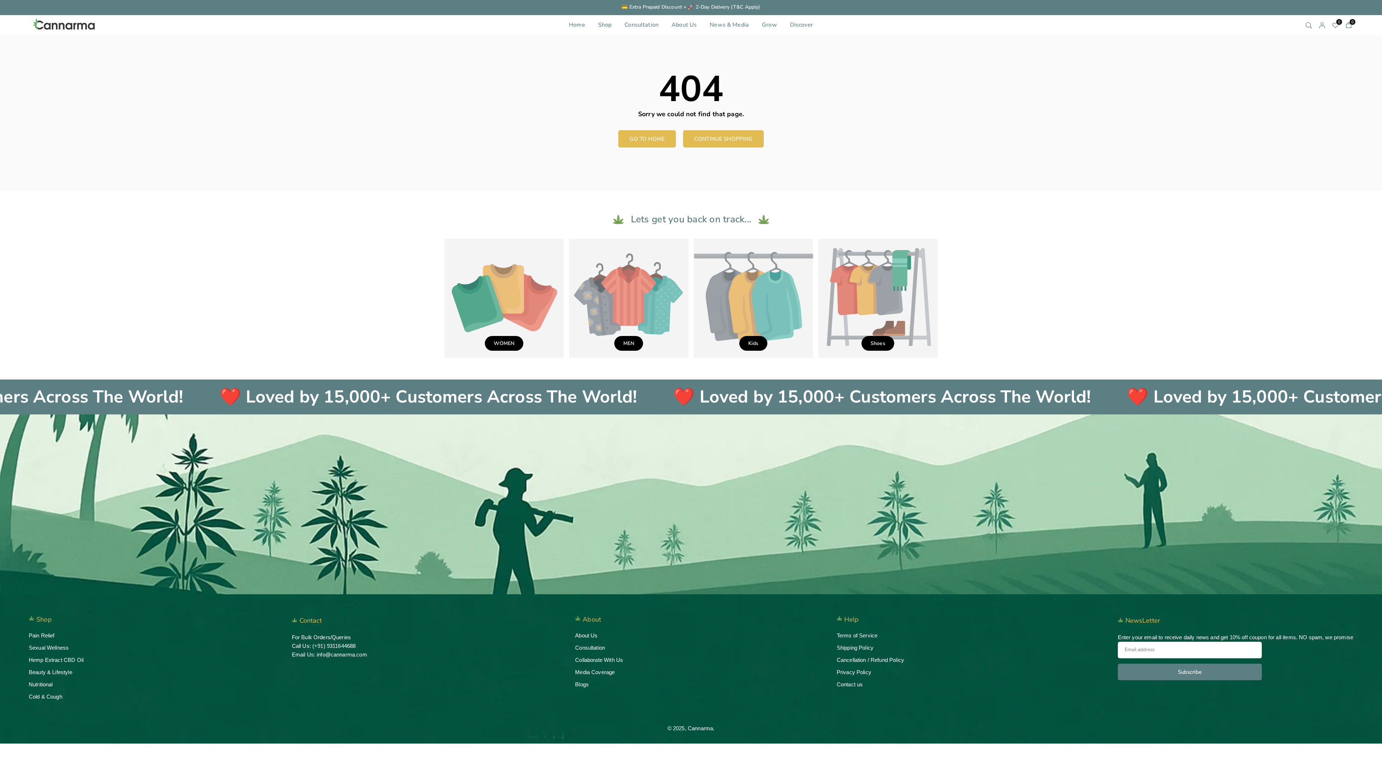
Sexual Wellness (49, 648)
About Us (684, 25)
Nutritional (41, 684)
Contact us (850, 684)
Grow (769, 25)
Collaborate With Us (599, 660)
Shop (605, 25)
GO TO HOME (647, 138)
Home (577, 25)
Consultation (641, 25)
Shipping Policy (855, 648)
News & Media (729, 25)
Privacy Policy (854, 672)
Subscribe (1190, 672)
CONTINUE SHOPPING (723, 138)
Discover (801, 25)
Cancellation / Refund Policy (870, 660)
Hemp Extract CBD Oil (56, 660)
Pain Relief (42, 635)
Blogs (582, 684)
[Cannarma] (65, 24)
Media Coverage (595, 672)
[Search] (1308, 25)
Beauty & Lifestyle (50, 672)
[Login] (1322, 25)
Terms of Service (857, 635)
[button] (1348, 25)
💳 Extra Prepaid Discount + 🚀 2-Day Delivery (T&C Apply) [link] (691, 7)
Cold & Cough (45, 697)
